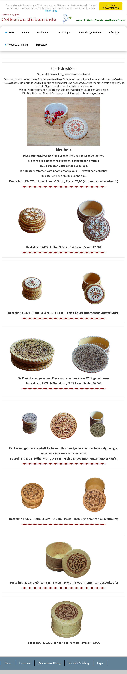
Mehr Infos (51, 10)
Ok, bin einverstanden (111, 6)
